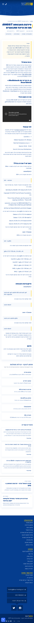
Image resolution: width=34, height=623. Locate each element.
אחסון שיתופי (29, 522)
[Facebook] (20, 608)
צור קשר (30, 554)
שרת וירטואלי (29, 530)
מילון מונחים (29, 540)
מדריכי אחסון (29, 545)
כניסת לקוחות (29, 582)
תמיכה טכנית (29, 575)
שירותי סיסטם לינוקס (27, 535)
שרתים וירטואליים (19, 130)
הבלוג (31, 21)
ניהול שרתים (8, 34)
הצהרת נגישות (29, 568)
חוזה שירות (30, 559)
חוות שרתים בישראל (27, 537)
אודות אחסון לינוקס (27, 551)
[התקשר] (6, 4)
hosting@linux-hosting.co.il (16, 589)
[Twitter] (14, 608)
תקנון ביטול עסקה (28, 563)
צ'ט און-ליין (30, 577)
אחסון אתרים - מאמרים (27, 34)
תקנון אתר (30, 561)
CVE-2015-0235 (26, 74)
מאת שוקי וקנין (29, 31)
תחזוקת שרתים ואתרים (26, 532)
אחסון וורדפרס (29, 525)
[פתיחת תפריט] (3, 4)
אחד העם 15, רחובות (18, 600)
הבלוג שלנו (30, 556)
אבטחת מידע (16, 34)
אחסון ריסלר (29, 527)
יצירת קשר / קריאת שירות (26, 580)
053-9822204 (19, 595)
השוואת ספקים (29, 542)
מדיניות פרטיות (29, 566)
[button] (3, 619)
